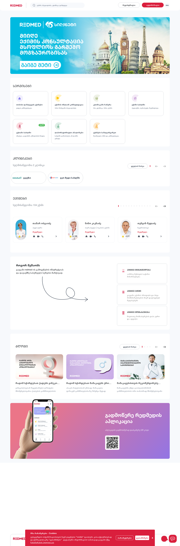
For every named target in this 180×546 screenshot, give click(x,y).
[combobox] (57, 5)
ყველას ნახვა (129, 347)
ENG (167, 5)
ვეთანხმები (142, 538)
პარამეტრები (125, 538)
